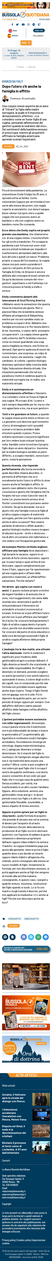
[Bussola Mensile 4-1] (26, 976)
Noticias (15, 35)
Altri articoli (26, 1075)
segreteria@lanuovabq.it (14, 1194)
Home (21, 67)
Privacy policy (8, 1240)
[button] (26, 43)
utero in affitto (14, 918)
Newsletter (38, 35)
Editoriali (31, 67)
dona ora (39, 30)
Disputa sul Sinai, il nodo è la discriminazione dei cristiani (14, 1131)
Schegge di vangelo (14, 51)
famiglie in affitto (31, 918)
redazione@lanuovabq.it (14, 1191)
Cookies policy (24, 1240)
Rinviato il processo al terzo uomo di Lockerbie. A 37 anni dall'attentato (14, 1147)
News (15, 30)
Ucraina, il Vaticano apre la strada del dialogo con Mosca (14, 1098)
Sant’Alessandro (38, 52)
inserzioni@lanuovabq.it (13, 1197)
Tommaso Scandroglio (22, 98)
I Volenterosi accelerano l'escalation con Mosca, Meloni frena (14, 1114)
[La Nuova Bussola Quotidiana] (26, 15)
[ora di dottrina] (26, 1049)
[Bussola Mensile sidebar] (26, 1012)
